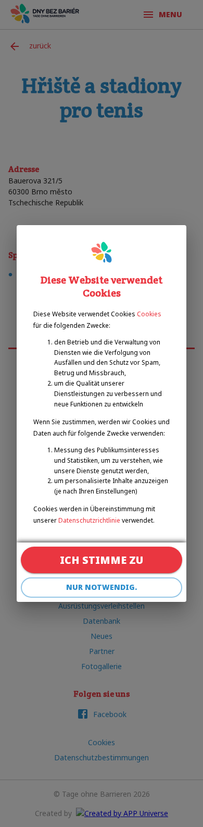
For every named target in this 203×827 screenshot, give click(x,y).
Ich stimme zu (101, 560)
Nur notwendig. (101, 587)
